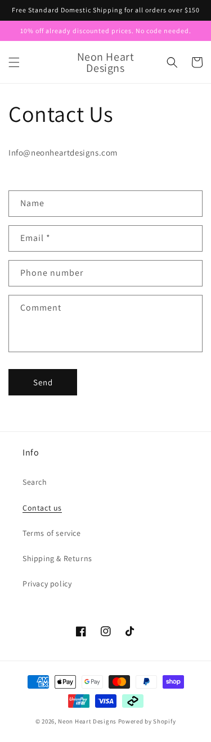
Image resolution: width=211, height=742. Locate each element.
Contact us (42, 508)
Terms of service (52, 533)
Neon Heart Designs (87, 721)
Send (43, 382)
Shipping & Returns (57, 558)
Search (35, 482)
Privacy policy (47, 584)
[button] (14, 62)
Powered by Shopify (147, 721)
